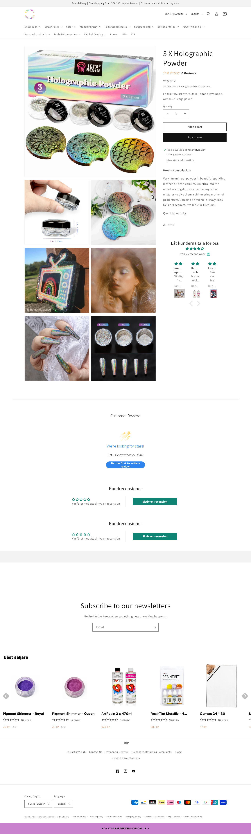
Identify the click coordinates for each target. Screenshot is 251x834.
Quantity (167, 106)
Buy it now (195, 137)
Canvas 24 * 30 (212, 714)
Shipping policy (133, 816)
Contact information (154, 816)
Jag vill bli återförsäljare (125, 758)
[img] (195, 248)
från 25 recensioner (192, 254)
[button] (125, 828)
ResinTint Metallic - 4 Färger (167, 714)
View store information (180, 160)
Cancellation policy (193, 816)
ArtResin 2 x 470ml (116, 714)
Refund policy (79, 816)
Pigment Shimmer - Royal (23, 714)
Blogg (178, 752)
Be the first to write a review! (125, 464)
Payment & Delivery (116, 752)
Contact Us (95, 752)
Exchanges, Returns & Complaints (152, 752)
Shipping (182, 86)
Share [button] (170, 224)
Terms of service (114, 816)
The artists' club (76, 752)
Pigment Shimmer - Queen (73, 714)
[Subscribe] (154, 627)
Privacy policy (96, 816)
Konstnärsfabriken (41, 816)
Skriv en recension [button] (155, 502)
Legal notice (174, 816)
